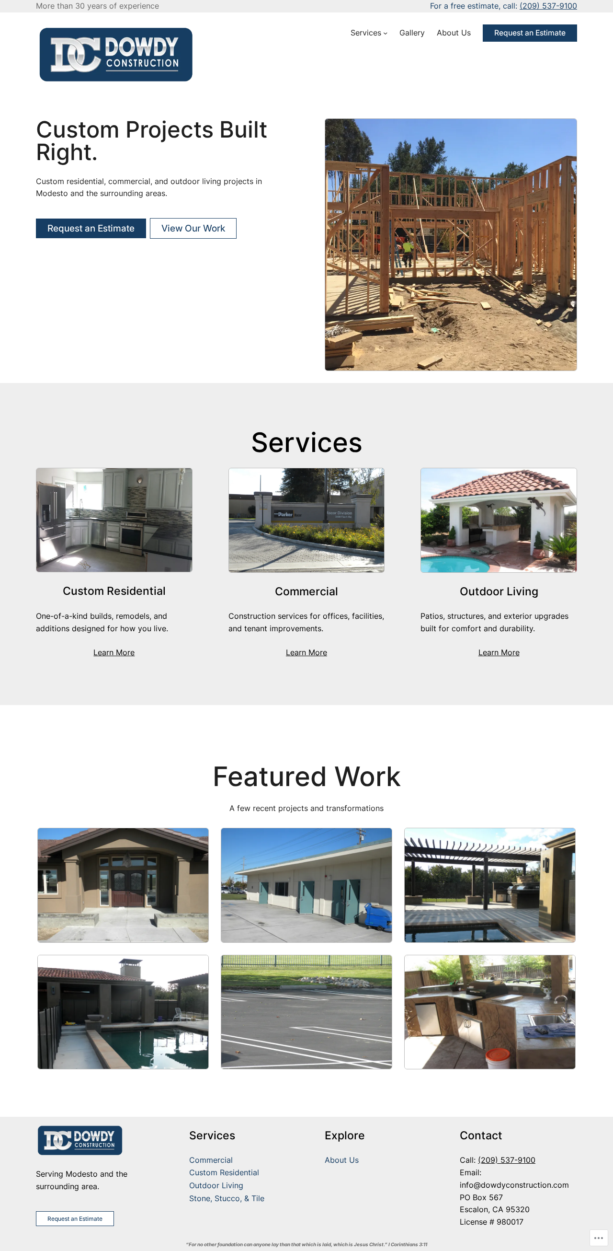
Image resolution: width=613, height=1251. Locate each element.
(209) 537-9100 (548, 6)
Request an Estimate (530, 32)
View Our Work (193, 228)
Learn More (114, 652)
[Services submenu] (385, 33)
